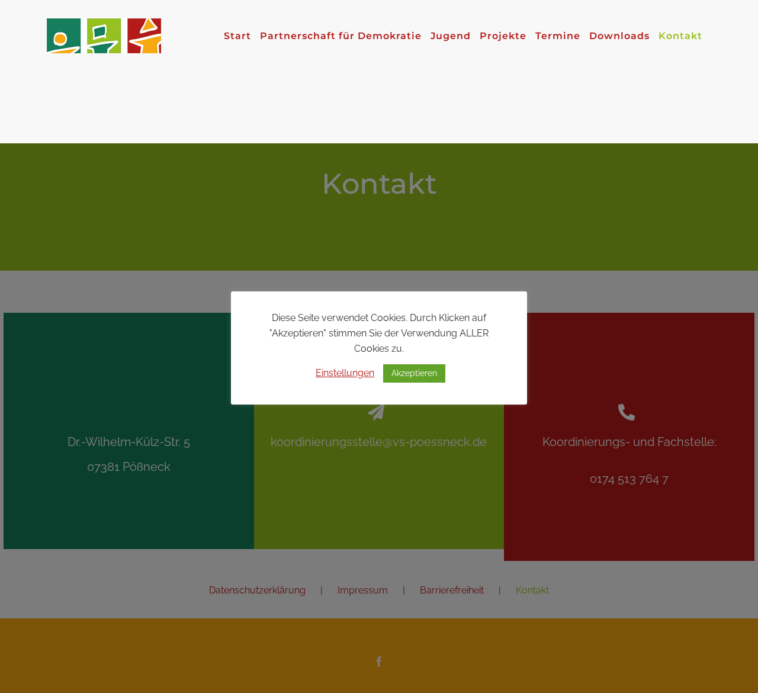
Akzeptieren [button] (414, 373)
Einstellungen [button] (345, 372)
